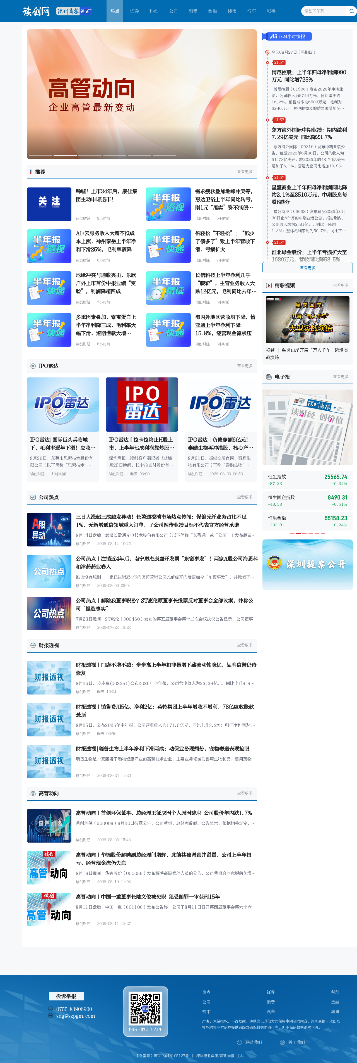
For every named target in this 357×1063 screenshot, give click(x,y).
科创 (153, 11)
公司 (173, 11)
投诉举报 (66, 996)
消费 (193, 11)
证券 (134, 11)
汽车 (251, 11)
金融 (212, 11)
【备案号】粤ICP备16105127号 (162, 1056)
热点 (206, 992)
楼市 (232, 11)
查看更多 (245, 171)
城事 (271, 11)
